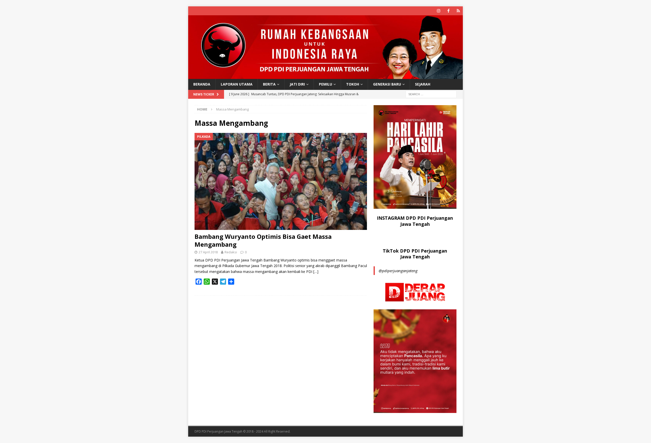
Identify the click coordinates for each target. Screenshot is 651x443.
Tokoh (352, 84)
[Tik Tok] (458, 10)
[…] (315, 271)
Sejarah (422, 84)
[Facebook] (448, 10)
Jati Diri (297, 84)
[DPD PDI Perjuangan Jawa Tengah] (325, 76)
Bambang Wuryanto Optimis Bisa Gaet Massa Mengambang (263, 240)
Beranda (201, 84)
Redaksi (231, 252)
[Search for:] (431, 93)
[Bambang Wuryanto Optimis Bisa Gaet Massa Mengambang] (281, 181)
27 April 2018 (208, 252)
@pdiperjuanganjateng (398, 270)
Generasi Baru (387, 84)
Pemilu (325, 84)
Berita (269, 84)
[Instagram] (438, 10)
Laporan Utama (237, 84)
